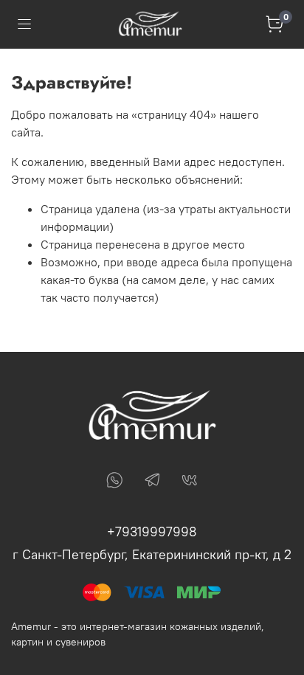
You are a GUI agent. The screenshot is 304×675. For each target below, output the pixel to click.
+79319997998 (152, 531)
